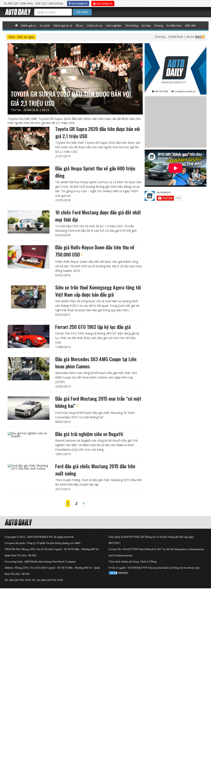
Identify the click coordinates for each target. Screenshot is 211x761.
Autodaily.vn (78, 3)
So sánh (45, 25)
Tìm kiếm (82, 12)
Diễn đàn (190, 25)
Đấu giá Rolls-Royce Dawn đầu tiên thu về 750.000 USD (94, 250)
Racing (159, 25)
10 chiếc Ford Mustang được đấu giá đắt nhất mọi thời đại (98, 215)
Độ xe (79, 25)
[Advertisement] (105, 617)
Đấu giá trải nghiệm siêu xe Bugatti (89, 433)
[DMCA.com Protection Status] (119, 572)
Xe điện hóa (173, 25)
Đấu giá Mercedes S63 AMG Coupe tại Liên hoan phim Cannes (95, 362)
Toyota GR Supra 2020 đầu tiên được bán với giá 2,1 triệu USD (97, 132)
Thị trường (131, 25)
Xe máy (146, 25)
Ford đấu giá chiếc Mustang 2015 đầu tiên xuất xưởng (95, 469)
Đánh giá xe (28, 25)
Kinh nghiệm (113, 25)
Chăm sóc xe (94, 25)
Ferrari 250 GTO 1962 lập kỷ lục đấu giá (93, 326)
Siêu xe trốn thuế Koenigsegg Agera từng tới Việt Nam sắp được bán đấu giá (98, 290)
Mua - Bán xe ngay (21, 37)
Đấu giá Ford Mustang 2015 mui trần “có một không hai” (98, 402)
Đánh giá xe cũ (63, 25)
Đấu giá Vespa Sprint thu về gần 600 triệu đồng (95, 171)
